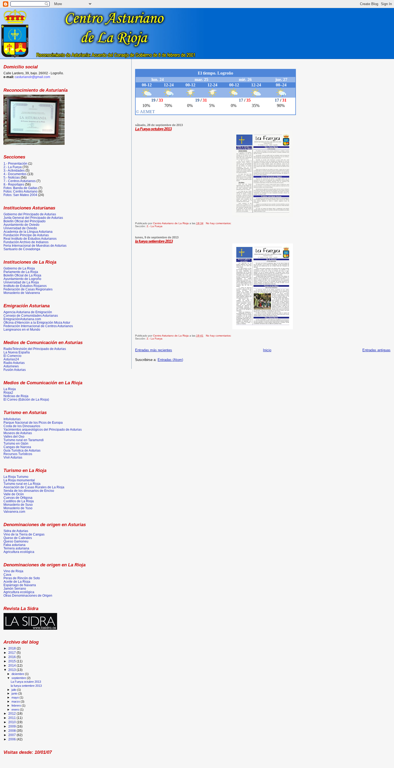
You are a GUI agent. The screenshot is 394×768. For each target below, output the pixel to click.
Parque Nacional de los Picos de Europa (33, 422)
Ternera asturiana (16, 548)
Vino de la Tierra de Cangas (23, 534)
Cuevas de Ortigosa (17, 497)
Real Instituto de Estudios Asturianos (30, 238)
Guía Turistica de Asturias (21, 450)
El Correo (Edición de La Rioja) (26, 399)
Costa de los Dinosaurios (21, 426)
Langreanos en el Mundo (21, 329)
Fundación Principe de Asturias (26, 235)
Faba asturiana (14, 545)
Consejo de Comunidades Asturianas (30, 315)
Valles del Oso (13, 436)
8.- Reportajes (13, 184)
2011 (12, 717)
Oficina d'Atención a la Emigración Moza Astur (36, 322)
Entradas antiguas (376, 350)
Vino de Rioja (13, 571)
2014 (12, 665)
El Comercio (12, 355)
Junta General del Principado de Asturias (33, 217)
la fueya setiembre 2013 (154, 241)
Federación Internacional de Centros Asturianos (38, 326)
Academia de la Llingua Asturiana (28, 231)
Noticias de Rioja (15, 396)
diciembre (18, 673)
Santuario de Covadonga (21, 249)
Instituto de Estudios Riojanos (25, 285)
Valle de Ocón (13, 494)
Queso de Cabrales (17, 538)
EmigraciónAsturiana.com (22, 319)
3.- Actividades (14, 170)
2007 (12, 735)
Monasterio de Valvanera (21, 292)
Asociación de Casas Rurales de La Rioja (33, 487)
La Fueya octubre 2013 (153, 129)
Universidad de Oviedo (20, 228)
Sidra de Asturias (15, 531)
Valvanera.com (14, 511)
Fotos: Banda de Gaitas (20, 188)
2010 (12, 722)
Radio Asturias (14, 362)
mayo (16, 697)
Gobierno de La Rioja (19, 268)
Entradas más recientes (153, 350)
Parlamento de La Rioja (20, 272)
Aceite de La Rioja (16, 581)
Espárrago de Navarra (19, 585)
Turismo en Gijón (15, 443)
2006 (12, 739)
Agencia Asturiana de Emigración (27, 312)
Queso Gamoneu (15, 541)
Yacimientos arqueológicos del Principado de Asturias (42, 429)
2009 (12, 726)
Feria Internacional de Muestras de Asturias (34, 245)
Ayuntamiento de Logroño (22, 278)
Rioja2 (8, 392)
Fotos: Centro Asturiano (20, 191)
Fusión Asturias (14, 369)
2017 (12, 652)
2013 (12, 669)
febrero (17, 705)
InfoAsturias (12, 419)
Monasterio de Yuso (17, 508)
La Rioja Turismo (15, 476)
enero (16, 709)
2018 (12, 648)
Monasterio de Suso (18, 504)
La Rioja (9, 389)
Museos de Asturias (17, 433)
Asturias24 (11, 359)
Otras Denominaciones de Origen (27, 595)
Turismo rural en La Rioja (21, 483)
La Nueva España (16, 352)
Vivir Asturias (12, 457)
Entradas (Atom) (170, 360)
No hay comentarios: (219, 223)
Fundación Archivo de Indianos (26, 242)
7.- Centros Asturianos (19, 181)
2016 (12, 657)
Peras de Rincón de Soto (21, 578)
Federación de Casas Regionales (28, 289)
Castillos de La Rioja (18, 501)
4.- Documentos (15, 174)
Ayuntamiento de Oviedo (21, 224)
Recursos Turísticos (17, 454)
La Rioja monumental (19, 480)
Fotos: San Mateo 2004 (20, 195)
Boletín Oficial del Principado (24, 221)
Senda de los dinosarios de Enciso (28, 490)
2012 (12, 713)
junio (15, 693)
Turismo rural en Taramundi (23, 440)
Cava (7, 574)
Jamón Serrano (14, 588)
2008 (12, 730)
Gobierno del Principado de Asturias (29, 214)
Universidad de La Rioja (21, 282)
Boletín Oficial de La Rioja (22, 275)
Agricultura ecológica (18, 551)
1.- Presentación (15, 163)
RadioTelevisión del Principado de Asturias (34, 348)
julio (14, 689)
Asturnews (11, 366)
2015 (12, 661)
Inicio (267, 350)
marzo (16, 701)
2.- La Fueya (154, 226)
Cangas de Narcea (17, 447)
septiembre (19, 678)
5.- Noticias (11, 177)
